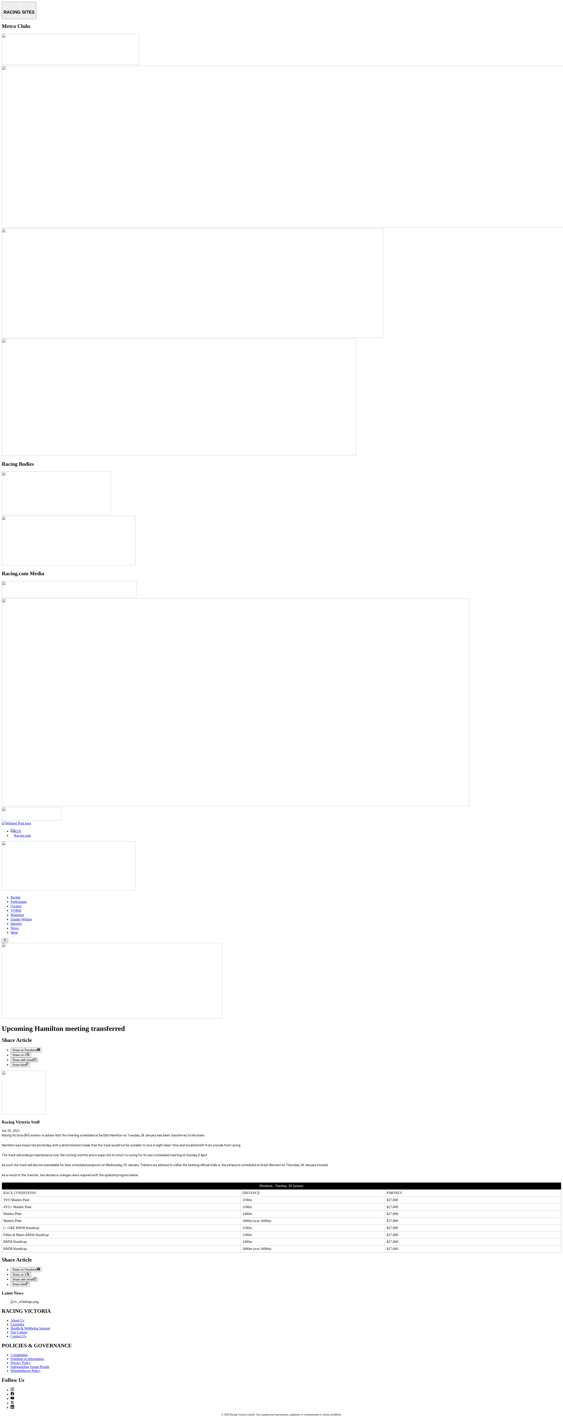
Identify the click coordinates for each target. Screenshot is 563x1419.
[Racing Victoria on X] (12, 1403)
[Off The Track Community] (112, 1017)
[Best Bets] (31, 819)
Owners (16, 906)
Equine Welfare (21, 919)
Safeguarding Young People (30, 1367)
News (15, 928)
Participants (19, 902)
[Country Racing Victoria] (56, 514)
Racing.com (22, 835)
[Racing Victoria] (68, 564)
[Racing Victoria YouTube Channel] (12, 1399)
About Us (17, 1320)
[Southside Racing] (192, 336)
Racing (15, 897)
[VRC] (179, 455)
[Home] (68, 889)
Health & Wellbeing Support (30, 1328)
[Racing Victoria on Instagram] (12, 1390)
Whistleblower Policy (25, 1371)
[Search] (5, 940)
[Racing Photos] (235, 805)
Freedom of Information (27, 1359)
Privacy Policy (21, 1363)
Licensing (17, 1324)
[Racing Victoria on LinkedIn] (12, 1407)
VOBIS (16, 910)
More (14, 932)
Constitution (19, 1355)
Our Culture (19, 1332)
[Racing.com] (69, 596)
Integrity (16, 924)
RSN (17, 831)
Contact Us (18, 1336)
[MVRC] (70, 64)
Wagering (17, 915)
